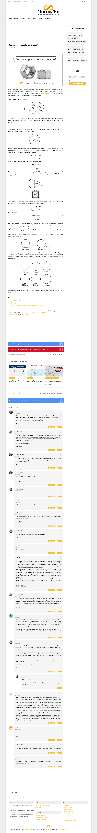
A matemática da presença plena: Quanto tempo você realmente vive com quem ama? (22, 815)
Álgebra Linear (84, 60)
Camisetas (47, 18)
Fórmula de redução (69, 818)
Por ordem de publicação (43, 805)
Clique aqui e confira (77, 83)
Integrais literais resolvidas (71, 816)
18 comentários (27, 47)
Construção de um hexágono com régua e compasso (26, 124)
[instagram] (85, 1)
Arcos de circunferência (18, 127)
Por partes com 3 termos (70, 820)
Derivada (69, 49)
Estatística (70, 55)
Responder (52, 427)
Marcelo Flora (20, 472)
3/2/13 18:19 (17, 617)
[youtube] (83, 1)
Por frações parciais (69, 811)
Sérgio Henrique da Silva (22, 693)
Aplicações (14, 354)
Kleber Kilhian (20, 431)
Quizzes (40, 18)
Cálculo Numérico (78, 55)
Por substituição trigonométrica (72, 813)
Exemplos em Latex (42, 817)
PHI (82, 49)
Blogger (47, 829)
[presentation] (55, 118)
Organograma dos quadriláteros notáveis (23, 303)
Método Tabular (68, 807)
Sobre (34, 18)
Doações (50, 797)
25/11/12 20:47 (18, 596)
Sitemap (22, 797)
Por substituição (68, 809)
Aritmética (81, 52)
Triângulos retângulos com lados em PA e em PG (22, 810)
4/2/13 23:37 (24, 677)
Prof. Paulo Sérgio (21, 412)
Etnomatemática (75, 60)
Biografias (75, 52)
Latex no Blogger (41, 819)
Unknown (19, 727)
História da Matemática (72, 35)
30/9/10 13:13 (17, 490)
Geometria (21, 354)
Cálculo (23, 18)
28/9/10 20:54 (17, 433)
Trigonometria (71, 46)
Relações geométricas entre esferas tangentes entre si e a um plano (35, 381)
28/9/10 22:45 (17, 456)
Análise (69, 52)
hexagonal (44, 93)
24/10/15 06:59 (18, 745)
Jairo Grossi (20, 615)
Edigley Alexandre (62, 829)
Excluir (59, 427)
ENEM (69, 60)
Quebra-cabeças (76, 49)
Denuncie (31, 1)
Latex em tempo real (42, 815)
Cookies (25, 1)
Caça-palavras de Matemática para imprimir (21, 805)
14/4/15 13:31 (17, 729)
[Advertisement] (36, 32)
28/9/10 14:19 (17, 413)
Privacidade (14, 1)
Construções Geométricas (52, 377)
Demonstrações (71, 41)
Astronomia (78, 46)
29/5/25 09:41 (17, 759)
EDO (84, 55)
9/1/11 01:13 (17, 547)
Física (80, 35)
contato (35, 349)
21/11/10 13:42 (17, 532)
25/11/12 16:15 (17, 559)
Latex (29, 18)
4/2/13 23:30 (17, 643)
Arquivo (16, 18)
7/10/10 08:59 (17, 502)
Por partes (66, 805)
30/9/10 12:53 (17, 474)
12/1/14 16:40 (17, 695)
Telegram (28, 344)
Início (10, 18)
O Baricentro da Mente (28, 829)
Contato (9, 1)
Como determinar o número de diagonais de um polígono (27, 305)
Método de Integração (80, 41)
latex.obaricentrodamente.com (46, 400)
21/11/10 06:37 (18, 514)
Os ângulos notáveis (17, 300)
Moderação (20, 1)
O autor (28, 797)
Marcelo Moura (20, 744)
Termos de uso (25, 314)
